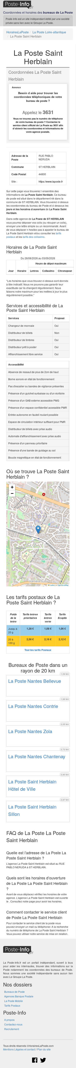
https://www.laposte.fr (51, 181)
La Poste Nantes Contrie (33, 706)
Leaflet (51, 585)
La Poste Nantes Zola (30, 731)
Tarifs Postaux (12, 1005)
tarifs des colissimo (34, 236)
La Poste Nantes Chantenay (36, 756)
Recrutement (11, 1029)
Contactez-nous (13, 1024)
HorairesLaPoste (17, 32)
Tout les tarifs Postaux (37, 650)
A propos (9, 1019)
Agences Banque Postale (18, 996)
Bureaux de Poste (14, 991)
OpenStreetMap (62, 585)
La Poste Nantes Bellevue (34, 681)
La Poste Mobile (13, 1001)
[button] (38, 529)
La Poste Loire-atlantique (49, 32)
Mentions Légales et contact (19, 1049)
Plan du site (44, 1049)
